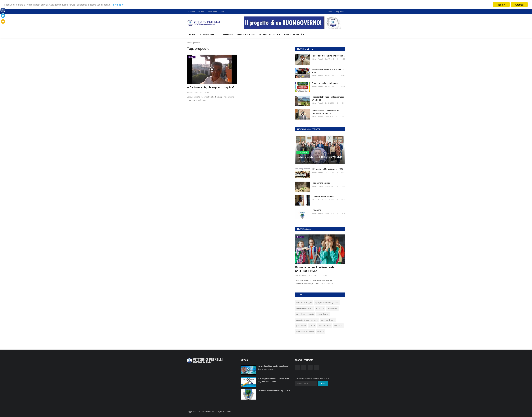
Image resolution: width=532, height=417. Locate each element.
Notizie (192, 57)
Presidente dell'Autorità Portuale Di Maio (328, 71)
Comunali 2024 (303, 153)
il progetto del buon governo (327, 302)
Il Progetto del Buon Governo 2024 (327, 169)
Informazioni (118, 4)
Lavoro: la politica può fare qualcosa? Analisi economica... (273, 367)
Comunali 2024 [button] (245, 34)
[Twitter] (3, 15)
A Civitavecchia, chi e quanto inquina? (210, 87)
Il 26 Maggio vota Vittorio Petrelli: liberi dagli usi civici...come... (273, 380)
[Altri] (3, 21)
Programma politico (321, 183)
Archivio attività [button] (268, 34)
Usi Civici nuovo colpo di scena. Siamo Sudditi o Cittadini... (319, 269)
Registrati (340, 12)
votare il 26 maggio (304, 302)
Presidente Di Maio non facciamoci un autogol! (328, 98)
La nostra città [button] (293, 34)
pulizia (312, 325)
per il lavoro (301, 325)
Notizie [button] (227, 34)
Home (192, 34)
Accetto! (519, 4)
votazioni (320, 308)
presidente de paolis (305, 314)
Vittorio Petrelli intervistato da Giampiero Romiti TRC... (325, 112)
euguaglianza (322, 314)
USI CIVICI (316, 210)
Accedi (329, 12)
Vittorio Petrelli (209, 34)
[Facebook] (3, 10)
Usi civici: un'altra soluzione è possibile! (274, 391)
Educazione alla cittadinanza (325, 83)
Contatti (191, 12)
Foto (222, 12)
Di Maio (320, 331)
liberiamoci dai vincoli (305, 331)
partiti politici (332, 308)
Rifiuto (501, 4)
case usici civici (324, 325)
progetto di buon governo (307, 320)
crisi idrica (338, 325)
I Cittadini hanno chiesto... (323, 197)
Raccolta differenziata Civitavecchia (328, 56)
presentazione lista (304, 308)
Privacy (201, 12)
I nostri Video (212, 12)
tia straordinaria (328, 320)
